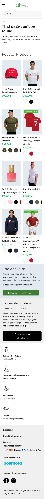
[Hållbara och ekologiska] (6, 349)
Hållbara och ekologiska (12, 356)
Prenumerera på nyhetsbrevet (22, 336)
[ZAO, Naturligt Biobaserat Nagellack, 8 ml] (11, 173)
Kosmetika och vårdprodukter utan (16, 375)
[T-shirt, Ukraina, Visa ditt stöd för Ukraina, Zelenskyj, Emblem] (11, 121)
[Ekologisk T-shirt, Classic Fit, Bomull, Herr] (32, 173)
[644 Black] (16, 202)
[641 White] (4, 202)
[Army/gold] (4, 150)
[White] (25, 101)
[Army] (37, 202)
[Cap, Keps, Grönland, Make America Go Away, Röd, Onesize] (11, 73)
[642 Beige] (10, 202)
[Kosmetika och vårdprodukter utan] (6, 369)
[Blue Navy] (31, 202)
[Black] (31, 101)
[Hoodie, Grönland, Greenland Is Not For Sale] (11, 222)
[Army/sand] (16, 150)
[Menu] (6, 5)
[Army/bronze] (10, 150)
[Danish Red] (31, 153)
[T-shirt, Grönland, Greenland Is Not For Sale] (32, 73)
